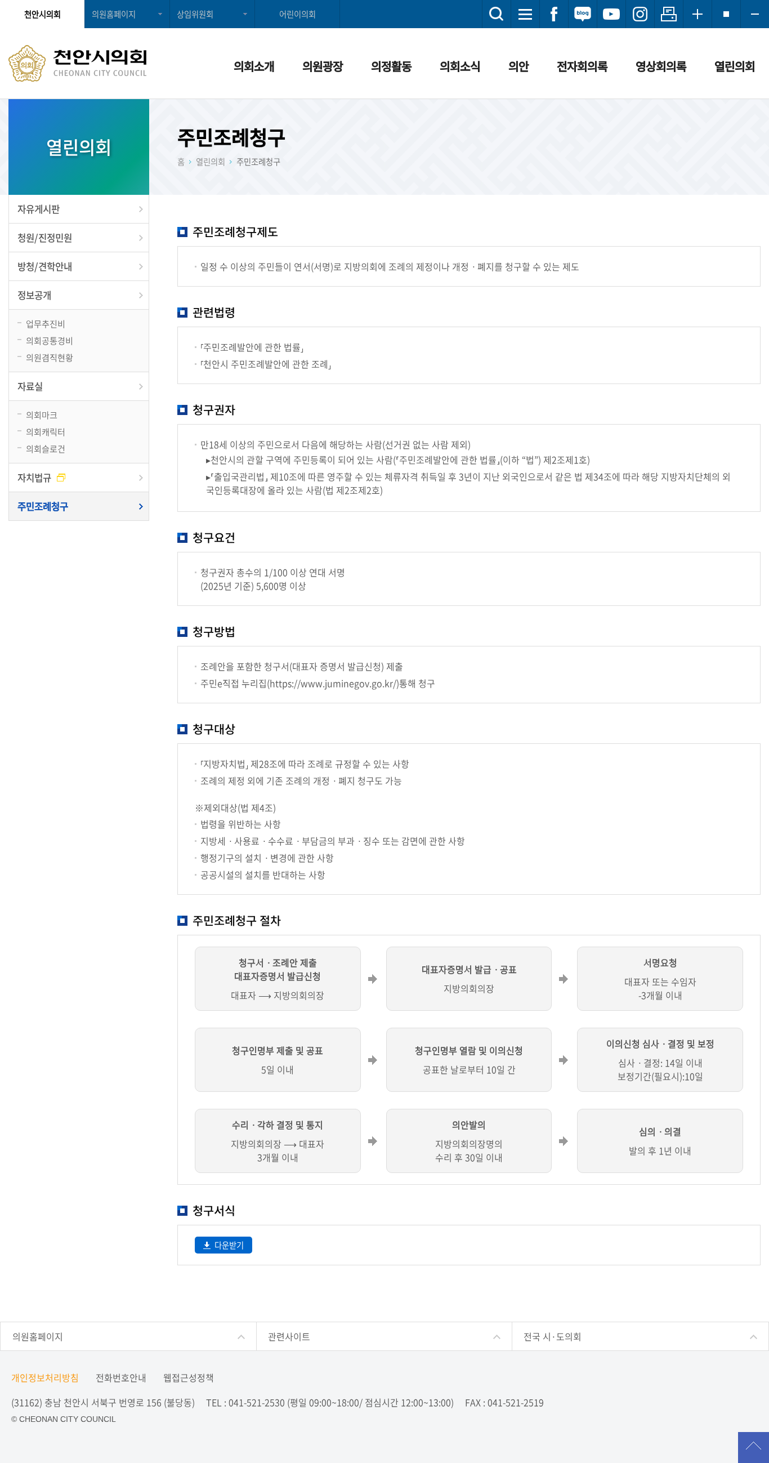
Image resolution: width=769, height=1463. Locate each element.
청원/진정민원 (44, 237)
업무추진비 (45, 323)
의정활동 (391, 66)
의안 (518, 66)
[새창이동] (554, 14)
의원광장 (322, 66)
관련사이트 (289, 1336)
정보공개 (34, 295)
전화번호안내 (121, 1377)
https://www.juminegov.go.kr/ (333, 683)
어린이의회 (297, 14)
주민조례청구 (42, 506)
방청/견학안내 (44, 266)
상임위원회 (195, 14)
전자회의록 (582, 66)
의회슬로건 (45, 448)
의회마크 (41, 414)
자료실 (30, 386)
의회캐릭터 (45, 431)
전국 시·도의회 (553, 1336)
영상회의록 (661, 66)
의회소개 (254, 66)
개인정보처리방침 (45, 1377)
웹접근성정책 (188, 1377)
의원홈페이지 (114, 14)
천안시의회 (42, 14)
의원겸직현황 (49, 357)
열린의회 (734, 66)
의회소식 (460, 66)
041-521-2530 (257, 1402)
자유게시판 (38, 209)
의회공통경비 (49, 340)
